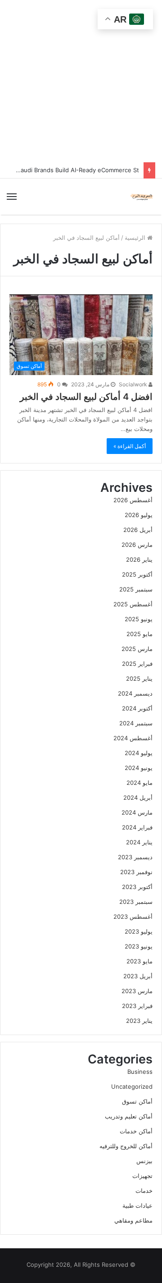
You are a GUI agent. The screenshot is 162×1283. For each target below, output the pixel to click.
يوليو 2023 (139, 931)
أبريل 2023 (138, 976)
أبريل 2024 (138, 797)
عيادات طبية (137, 1205)
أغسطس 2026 (133, 500)
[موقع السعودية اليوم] (141, 196)
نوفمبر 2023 (136, 871)
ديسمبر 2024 (135, 693)
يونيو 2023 (139, 946)
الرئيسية (136, 237)
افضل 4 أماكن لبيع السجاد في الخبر (86, 396)
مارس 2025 (137, 648)
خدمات (144, 1190)
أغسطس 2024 (133, 738)
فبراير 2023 (137, 1005)
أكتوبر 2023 (137, 886)
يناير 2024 (139, 842)
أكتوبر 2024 (137, 708)
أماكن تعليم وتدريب (129, 1116)
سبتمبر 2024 (136, 723)
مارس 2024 (137, 812)
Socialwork (133, 384)
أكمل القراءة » (129, 446)
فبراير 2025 (137, 663)
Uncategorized (132, 1086)
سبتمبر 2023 (136, 901)
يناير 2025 (139, 678)
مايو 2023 (139, 961)
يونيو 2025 (139, 619)
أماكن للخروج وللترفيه (126, 1146)
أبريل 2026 (138, 529)
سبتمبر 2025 (136, 589)
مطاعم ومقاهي (133, 1220)
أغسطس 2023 (133, 916)
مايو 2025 (139, 633)
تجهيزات (142, 1175)
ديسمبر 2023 (135, 857)
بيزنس (144, 1160)
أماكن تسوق (137, 1101)
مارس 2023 (137, 990)
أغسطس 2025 (133, 604)
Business (140, 1071)
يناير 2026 (139, 559)
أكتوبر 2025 (137, 574)
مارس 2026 (137, 544)
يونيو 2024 (139, 767)
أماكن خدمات (136, 1131)
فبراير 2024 (137, 827)
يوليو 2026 (139, 514)
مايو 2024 (139, 782)
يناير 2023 (139, 1020)
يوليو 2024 (139, 752)
